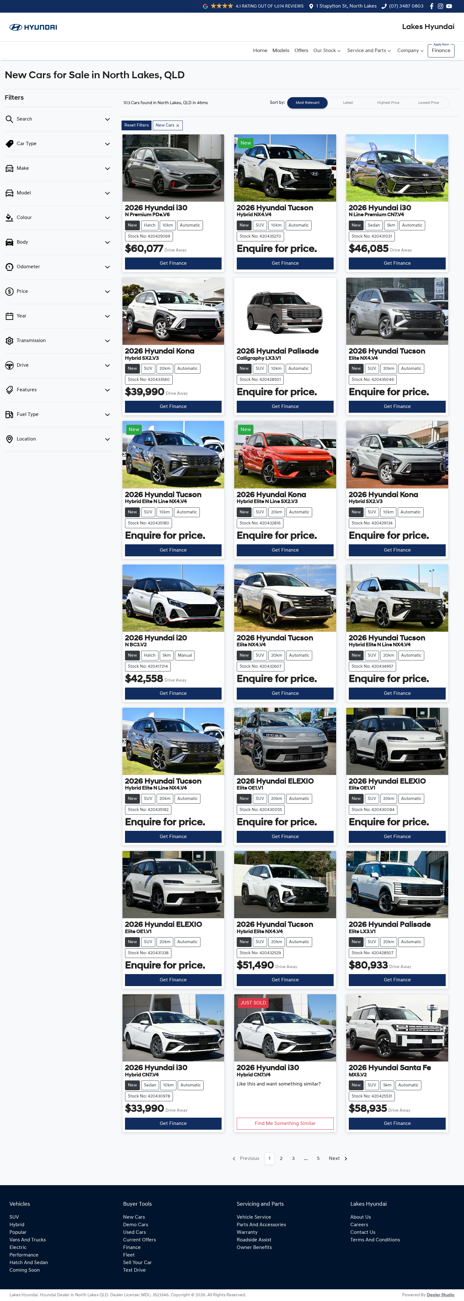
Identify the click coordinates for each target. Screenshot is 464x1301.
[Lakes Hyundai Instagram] (441, 6)
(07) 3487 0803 (406, 6)
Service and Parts (366, 50)
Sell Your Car (137, 1262)
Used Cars (134, 1232)
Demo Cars (135, 1224)
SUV (14, 1217)
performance (24, 1255)
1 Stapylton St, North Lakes (346, 6)
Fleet (129, 1255)
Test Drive (134, 1270)
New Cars (134, 1217)
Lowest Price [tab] (428, 103)
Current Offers (139, 1240)
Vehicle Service (254, 1217)
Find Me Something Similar (285, 1123)
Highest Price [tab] (388, 103)
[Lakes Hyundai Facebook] (433, 6)
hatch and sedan (28, 1262)
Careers (359, 1224)
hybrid (16, 1224)
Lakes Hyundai (428, 27)
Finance (441, 50)
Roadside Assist (254, 1240)
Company (408, 50)
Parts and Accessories (261, 1224)
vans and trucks (27, 1240)
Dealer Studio (441, 1295)
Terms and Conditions (375, 1240)
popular (18, 1232)
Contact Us (362, 1232)
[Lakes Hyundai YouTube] (450, 6)
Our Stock (324, 50)
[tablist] (368, 103)
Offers (301, 50)
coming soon (24, 1270)
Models (280, 50)
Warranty (247, 1232)
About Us (360, 1217)
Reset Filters (136, 125)
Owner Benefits (254, 1247)
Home (260, 50)
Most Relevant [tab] (307, 103)
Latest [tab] (348, 103)
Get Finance (173, 263)
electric (18, 1247)
